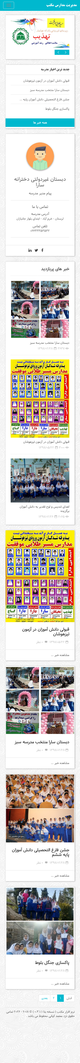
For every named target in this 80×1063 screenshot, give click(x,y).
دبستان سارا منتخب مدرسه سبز (49, 343)
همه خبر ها (40, 122)
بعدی (44, 998)
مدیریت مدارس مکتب (61, 5)
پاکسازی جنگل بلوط (52, 962)
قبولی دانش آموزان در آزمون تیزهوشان (46, 442)
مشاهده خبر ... (60, 655)
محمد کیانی (56, 1016)
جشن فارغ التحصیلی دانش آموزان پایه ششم (40, 852)
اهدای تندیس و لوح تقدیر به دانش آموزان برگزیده (44, 508)
